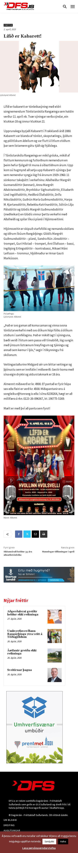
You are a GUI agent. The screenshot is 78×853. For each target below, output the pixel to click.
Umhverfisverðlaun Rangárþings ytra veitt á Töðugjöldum (24, 634)
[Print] (43, 534)
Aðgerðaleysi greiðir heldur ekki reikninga (22, 613)
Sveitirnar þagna (19, 670)
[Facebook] (18, 534)
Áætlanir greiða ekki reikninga (21, 652)
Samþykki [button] (49, 841)
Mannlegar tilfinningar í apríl (58, 551)
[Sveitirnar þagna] (55, 675)
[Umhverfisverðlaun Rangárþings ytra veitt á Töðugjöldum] (55, 636)
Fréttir (8, 25)
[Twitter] (27, 534)
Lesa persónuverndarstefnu (39, 848)
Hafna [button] (63, 841)
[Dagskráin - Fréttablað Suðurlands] (19, 6)
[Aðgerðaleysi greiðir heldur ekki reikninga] (55, 616)
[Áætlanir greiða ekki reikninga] (55, 655)
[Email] (35, 534)
